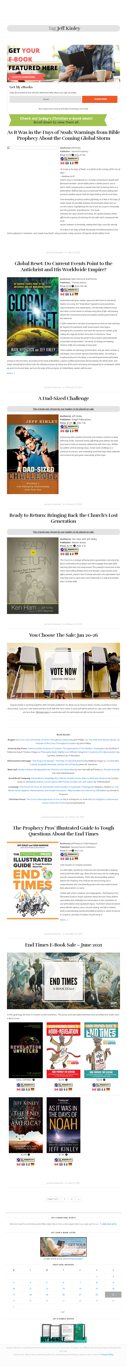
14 (80, 1288)
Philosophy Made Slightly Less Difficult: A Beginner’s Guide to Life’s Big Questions (79, 752)
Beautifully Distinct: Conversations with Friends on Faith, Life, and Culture (59, 781)
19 (47, 1294)
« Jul (62, 1311)
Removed (59, 252)
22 (97, 1294)
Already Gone (110, 769)
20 (63, 1294)
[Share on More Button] (85, 245)
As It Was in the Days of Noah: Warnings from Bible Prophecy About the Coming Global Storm (63, 135)
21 (80, 1294)
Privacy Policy (107, 1354)
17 (14, 1294)
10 (14, 1288)
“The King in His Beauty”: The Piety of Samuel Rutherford (58, 760)
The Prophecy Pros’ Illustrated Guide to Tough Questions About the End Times (63, 831)
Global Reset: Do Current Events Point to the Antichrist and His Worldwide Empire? (63, 266)
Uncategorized (57, 817)
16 (113, 1288)
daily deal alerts (109, 1224)
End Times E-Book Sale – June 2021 (63, 945)
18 (30, 1294)
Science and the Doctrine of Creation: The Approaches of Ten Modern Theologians (66, 748)
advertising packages (73, 1258)
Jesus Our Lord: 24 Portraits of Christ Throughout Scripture (42, 739)
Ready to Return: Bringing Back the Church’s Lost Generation (63, 518)
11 (30, 1288)
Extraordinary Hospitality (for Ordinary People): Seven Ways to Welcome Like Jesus (69, 778)
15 (97, 1288)
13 (63, 1288)
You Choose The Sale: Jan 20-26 (63, 635)
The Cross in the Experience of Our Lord (45, 799)
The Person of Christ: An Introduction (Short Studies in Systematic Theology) (55, 786)
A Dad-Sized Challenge (63, 398)
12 (47, 1288)
